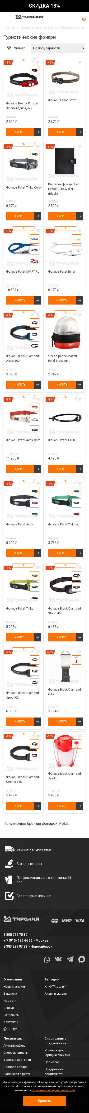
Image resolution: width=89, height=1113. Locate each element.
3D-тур (13, 1029)
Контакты (11, 1022)
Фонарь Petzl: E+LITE (62, 440)
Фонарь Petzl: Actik (19, 524)
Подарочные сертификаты (54, 1071)
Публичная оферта (17, 1074)
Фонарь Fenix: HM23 (62, 100)
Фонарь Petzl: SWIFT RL (22, 271)
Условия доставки (17, 1059)
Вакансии (10, 993)
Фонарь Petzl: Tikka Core (23, 187)
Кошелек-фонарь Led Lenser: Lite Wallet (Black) (64, 188)
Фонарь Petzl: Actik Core (23, 440)
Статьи (9, 1008)
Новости (10, 1000)
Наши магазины (15, 986)
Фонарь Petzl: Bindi (61, 271)
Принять (44, 1101)
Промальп (52, 1062)
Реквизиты (11, 1015)
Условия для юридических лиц (57, 1053)
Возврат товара (16, 1067)
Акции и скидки (56, 993)
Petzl (63, 823)
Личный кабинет (15, 1045)
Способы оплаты (16, 1052)
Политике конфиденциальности (53, 1090)
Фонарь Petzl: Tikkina (63, 524)
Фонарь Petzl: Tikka (19, 608)
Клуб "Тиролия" (56, 986)
